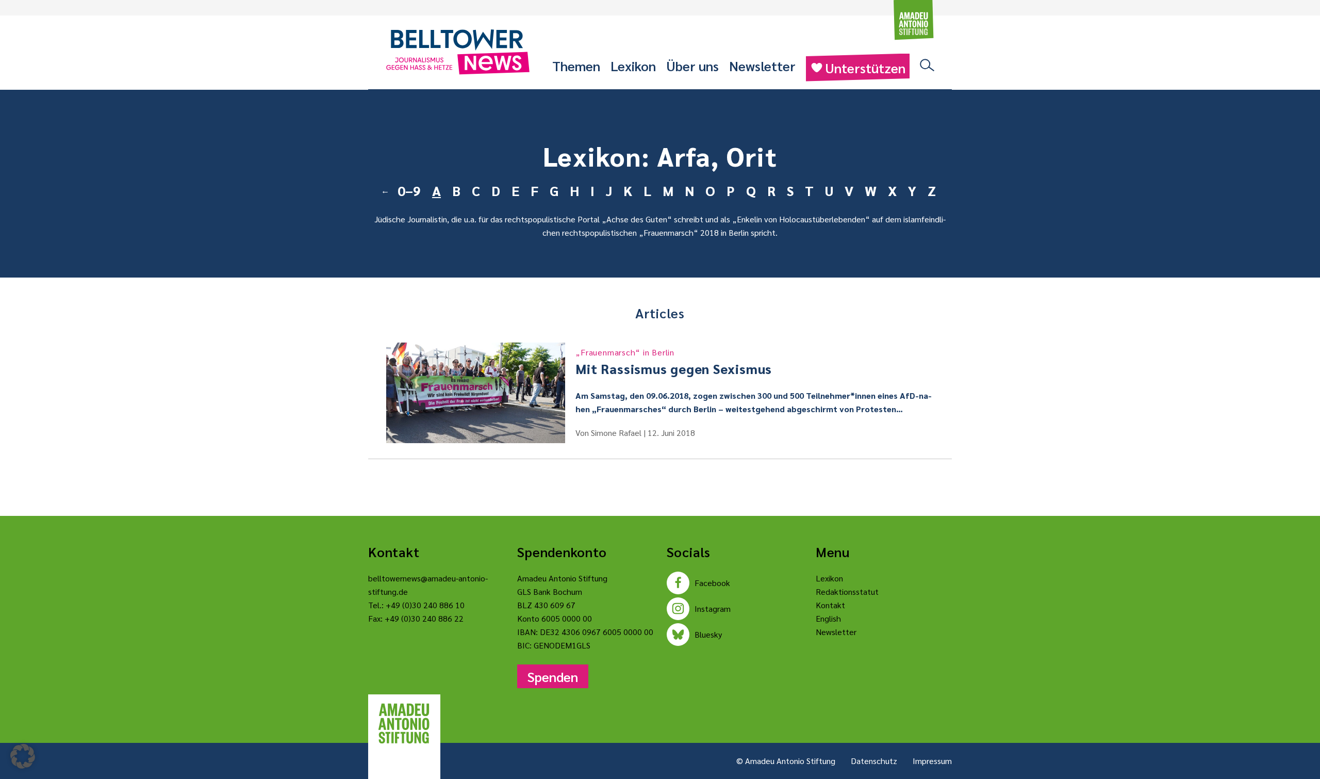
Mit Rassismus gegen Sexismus (673, 362)
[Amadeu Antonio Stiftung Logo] (404, 723)
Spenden (552, 676)
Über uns (692, 65)
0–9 (409, 190)
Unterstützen (865, 67)
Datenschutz (874, 760)
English (828, 618)
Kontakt (830, 604)
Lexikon (633, 65)
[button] (22, 756)
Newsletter (762, 65)
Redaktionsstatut (847, 591)
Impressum (932, 760)
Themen (576, 65)
